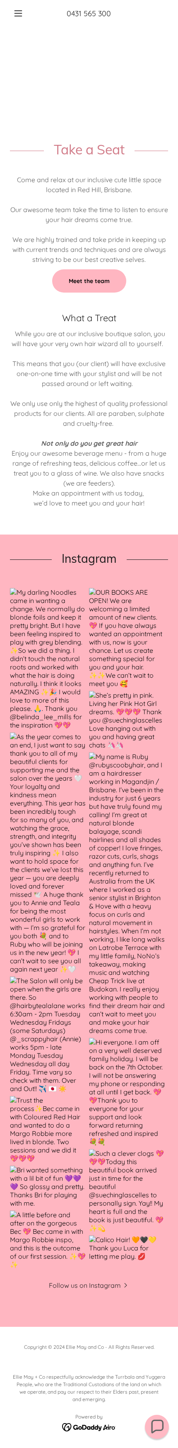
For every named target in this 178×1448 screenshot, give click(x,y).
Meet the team (89, 281)
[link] (89, 1426)
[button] (22, 13)
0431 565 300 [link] (89, 13)
